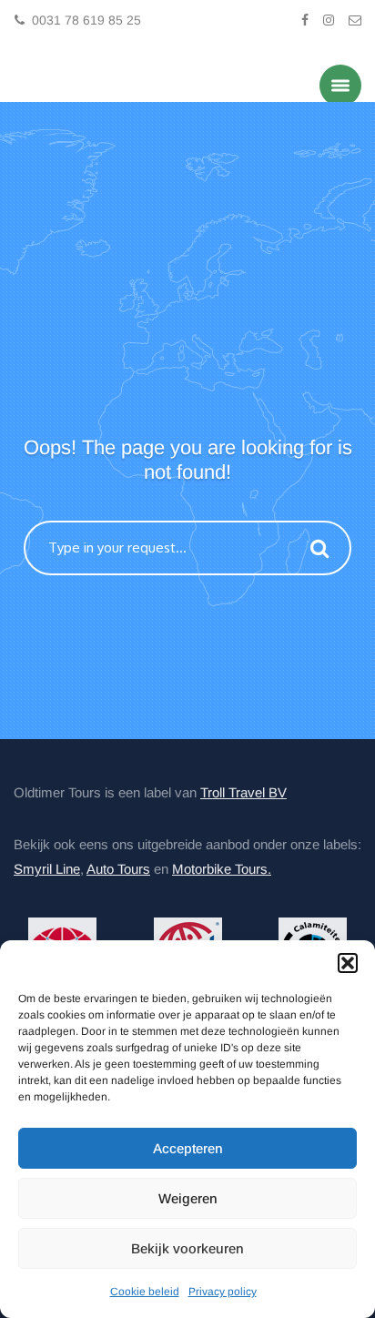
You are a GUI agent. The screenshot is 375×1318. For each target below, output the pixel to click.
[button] (348, 963)
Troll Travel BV (243, 790)
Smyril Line (47, 867)
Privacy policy (222, 1291)
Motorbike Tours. (221, 867)
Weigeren (188, 1198)
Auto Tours (118, 867)
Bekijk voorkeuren (187, 1248)
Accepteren (188, 1148)
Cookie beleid (144, 1291)
